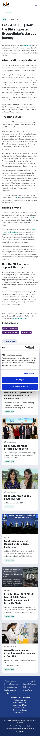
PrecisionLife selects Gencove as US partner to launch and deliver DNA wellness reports (18, 394)
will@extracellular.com (20, 318)
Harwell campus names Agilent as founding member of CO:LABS (19, 653)
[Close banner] (37, 347)
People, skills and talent (10, 332)
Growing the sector (11, 684)
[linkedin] (20, 731)
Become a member (11, 687)
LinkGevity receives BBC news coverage (17, 497)
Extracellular (26, 45)
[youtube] (23, 731)
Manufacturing (26, 332)
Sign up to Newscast (29, 684)
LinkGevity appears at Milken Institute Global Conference (16, 544)
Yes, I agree (20, 380)
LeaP (15, 198)
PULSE (32, 217)
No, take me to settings (20, 386)
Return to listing (10, 341)
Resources (8, 12)
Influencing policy (10, 681)
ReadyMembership (28, 728)
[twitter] (16, 731)
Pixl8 (28, 726)
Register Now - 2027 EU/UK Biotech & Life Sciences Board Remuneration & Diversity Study (19, 598)
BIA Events (26, 687)
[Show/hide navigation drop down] (36, 5)
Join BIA (6, 693)
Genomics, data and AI (10, 328)
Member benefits (10, 690)
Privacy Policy (27, 690)
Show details (29, 373)
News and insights (28, 681)
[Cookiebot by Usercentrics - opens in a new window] (25, 347)
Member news (9, 412)
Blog (4, 19)
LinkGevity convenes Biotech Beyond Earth (16, 447)
